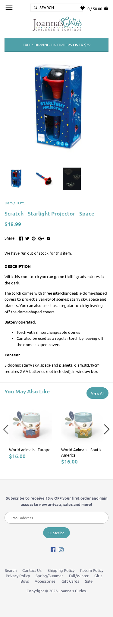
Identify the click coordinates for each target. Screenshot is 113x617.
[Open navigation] (9, 7)
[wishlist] (83, 8)
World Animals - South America (81, 452)
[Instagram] (61, 549)
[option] (31, 430)
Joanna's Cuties (72, 590)
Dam (9, 202)
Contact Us (32, 570)
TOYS (20, 202)
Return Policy (91, 570)
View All (97, 393)
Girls (98, 575)
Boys (24, 581)
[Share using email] (48, 237)
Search (11, 570)
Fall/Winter (79, 575)
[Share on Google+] (41, 237)
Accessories (45, 581)
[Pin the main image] (34, 237)
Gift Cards (70, 581)
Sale (89, 581)
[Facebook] (53, 549)
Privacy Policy (18, 575)
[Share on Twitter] (27, 237)
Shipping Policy (61, 570)
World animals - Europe (29, 449)
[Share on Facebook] (21, 237)
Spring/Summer (49, 575)
